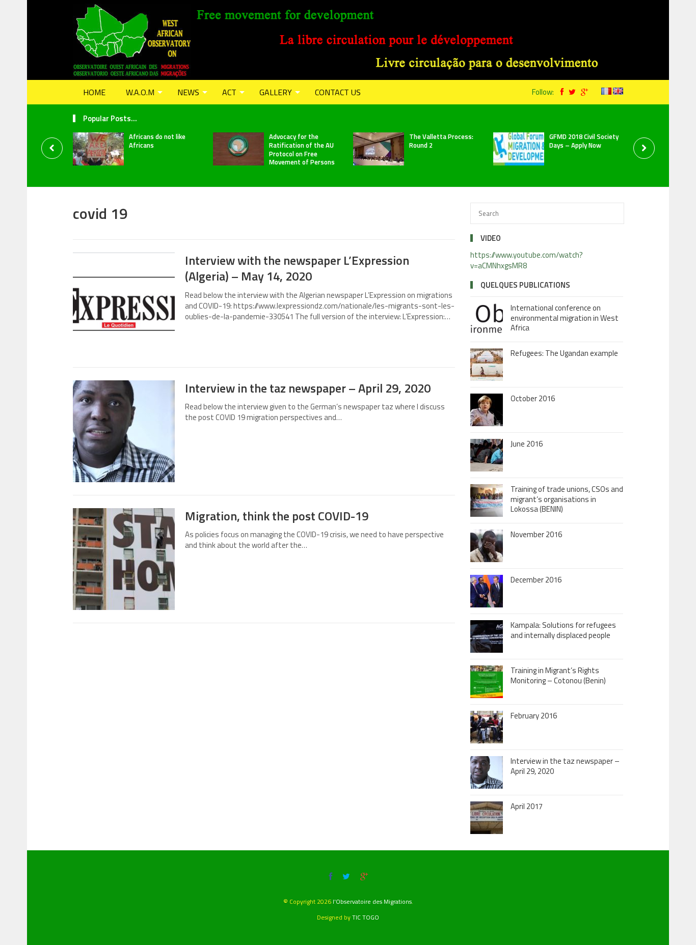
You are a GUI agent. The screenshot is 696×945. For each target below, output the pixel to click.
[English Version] (618, 92)
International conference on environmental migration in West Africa (565, 317)
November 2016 (536, 534)
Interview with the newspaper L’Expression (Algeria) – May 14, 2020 (297, 268)
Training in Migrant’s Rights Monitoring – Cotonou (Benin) (558, 675)
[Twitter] (570, 92)
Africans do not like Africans (157, 140)
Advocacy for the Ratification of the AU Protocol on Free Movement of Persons (302, 149)
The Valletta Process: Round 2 (441, 140)
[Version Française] (606, 92)
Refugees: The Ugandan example (564, 353)
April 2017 (527, 806)
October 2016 (533, 398)
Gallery (275, 92)
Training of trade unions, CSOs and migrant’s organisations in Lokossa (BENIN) (567, 499)
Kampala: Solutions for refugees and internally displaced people (563, 630)
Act (229, 92)
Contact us (338, 92)
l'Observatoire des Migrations (372, 901)
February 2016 (534, 715)
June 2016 (527, 444)
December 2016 (536, 580)
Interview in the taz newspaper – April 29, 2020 (308, 388)
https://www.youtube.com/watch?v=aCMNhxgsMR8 (526, 260)
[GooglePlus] (582, 92)
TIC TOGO (365, 917)
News (188, 92)
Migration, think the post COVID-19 (276, 516)
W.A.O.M (140, 92)
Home (94, 92)
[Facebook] (559, 92)
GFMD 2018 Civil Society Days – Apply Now (584, 140)
